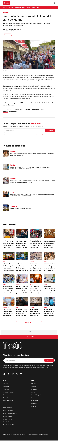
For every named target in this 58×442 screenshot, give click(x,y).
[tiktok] (8, 374)
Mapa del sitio (6, 431)
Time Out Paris (7, 422)
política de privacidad (39, 135)
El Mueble (34, 389)
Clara (32, 398)
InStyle (33, 392)
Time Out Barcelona (8, 410)
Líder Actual (34, 403)
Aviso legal (6, 389)
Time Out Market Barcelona (10, 413)
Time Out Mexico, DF (8, 425)
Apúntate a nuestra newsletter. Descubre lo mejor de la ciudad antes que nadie (23, 126)
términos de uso (29, 135)
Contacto (5, 383)
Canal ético (6, 398)
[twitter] (17, 374)
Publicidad (6, 386)
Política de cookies (8, 395)
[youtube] (21, 374)
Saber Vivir (34, 406)
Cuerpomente (34, 400)
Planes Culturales (31, 7)
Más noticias (29, 322)
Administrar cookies (8, 400)
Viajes (38, 7)
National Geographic (36, 395)
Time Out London (7, 416)
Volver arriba (30, 337)
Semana (33, 386)
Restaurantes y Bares (20, 7)
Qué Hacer (11, 7)
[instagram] (4, 374)
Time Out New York (8, 419)
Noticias (5, 7)
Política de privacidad (8, 392)
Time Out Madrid (16, 29)
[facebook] (13, 374)
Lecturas (33, 383)
